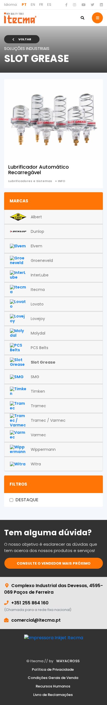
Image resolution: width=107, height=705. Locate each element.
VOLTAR (24, 39)
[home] (20, 17)
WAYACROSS (68, 661)
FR (41, 4)
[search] (82, 17)
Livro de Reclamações (53, 695)
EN (33, 4)
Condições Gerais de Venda (53, 678)
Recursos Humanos (53, 686)
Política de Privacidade (53, 669)
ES (49, 4)
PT (24, 4)
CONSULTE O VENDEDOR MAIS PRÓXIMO (54, 563)
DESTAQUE (26, 500)
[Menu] (97, 17)
